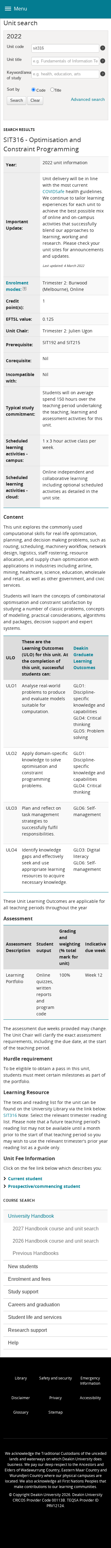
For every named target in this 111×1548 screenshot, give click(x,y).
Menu (20, 8)
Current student (25, 1178)
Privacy (55, 1397)
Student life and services (35, 1317)
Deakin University (99, 9)
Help (13, 1342)
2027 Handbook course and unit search (56, 1228)
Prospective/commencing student (44, 1186)
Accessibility (90, 1397)
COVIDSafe (53, 191)
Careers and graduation (34, 1304)
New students (23, 1266)
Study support (23, 1291)
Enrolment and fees (29, 1279)
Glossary (20, 1412)
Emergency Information (90, 1380)
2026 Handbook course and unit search (56, 1241)
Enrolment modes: (17, 286)
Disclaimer (20, 1397)
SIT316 (10, 1115)
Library (21, 1378)
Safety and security (55, 1378)
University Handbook (31, 1216)
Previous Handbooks (36, 1253)
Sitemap (55, 1412)
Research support (27, 1330)
